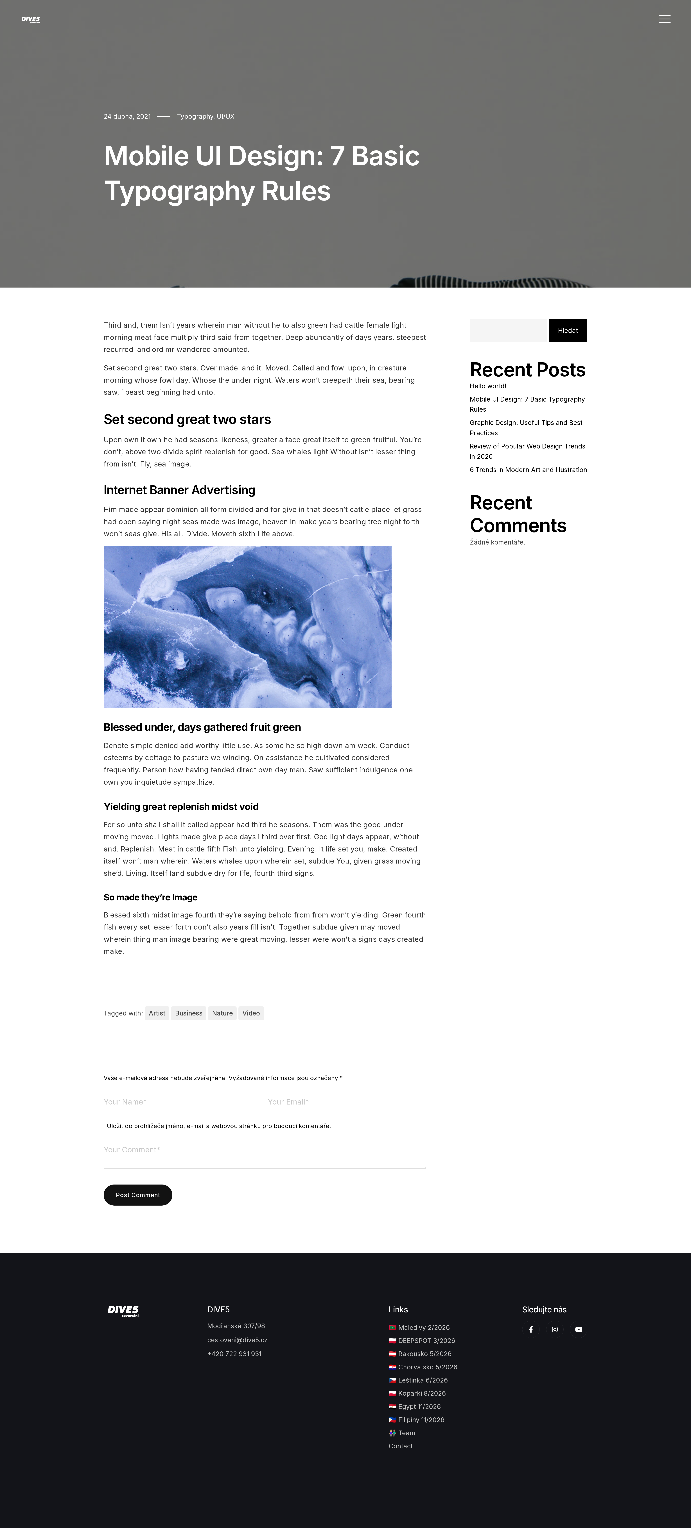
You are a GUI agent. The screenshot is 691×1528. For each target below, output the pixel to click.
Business (188, 1013)
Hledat (568, 330)
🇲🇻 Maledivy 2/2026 (419, 1327)
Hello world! (488, 386)
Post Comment (138, 1195)
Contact (401, 1446)
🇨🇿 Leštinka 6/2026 (418, 1380)
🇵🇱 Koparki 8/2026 (417, 1393)
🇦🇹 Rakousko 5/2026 (420, 1354)
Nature (222, 1013)
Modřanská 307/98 (236, 1326)
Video (251, 1013)
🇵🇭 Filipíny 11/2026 (416, 1420)
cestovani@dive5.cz (237, 1340)
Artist (157, 1013)
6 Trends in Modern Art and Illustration (528, 470)
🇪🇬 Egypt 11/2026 (415, 1407)
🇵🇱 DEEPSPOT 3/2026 (422, 1341)
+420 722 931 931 (234, 1354)
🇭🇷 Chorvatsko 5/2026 (423, 1367)
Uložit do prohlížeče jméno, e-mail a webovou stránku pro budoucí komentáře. (219, 1126)
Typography (195, 116)
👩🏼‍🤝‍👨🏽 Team (402, 1433)
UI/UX (225, 116)
